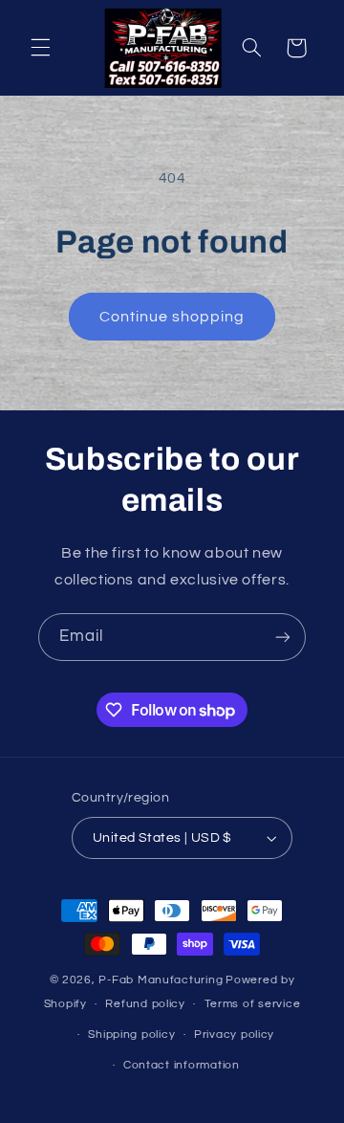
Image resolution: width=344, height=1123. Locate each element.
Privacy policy (234, 1034)
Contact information (181, 1065)
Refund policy (145, 1004)
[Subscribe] (283, 636)
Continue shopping (172, 316)
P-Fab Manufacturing (160, 980)
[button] (40, 48)
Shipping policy (131, 1034)
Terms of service (252, 1004)
